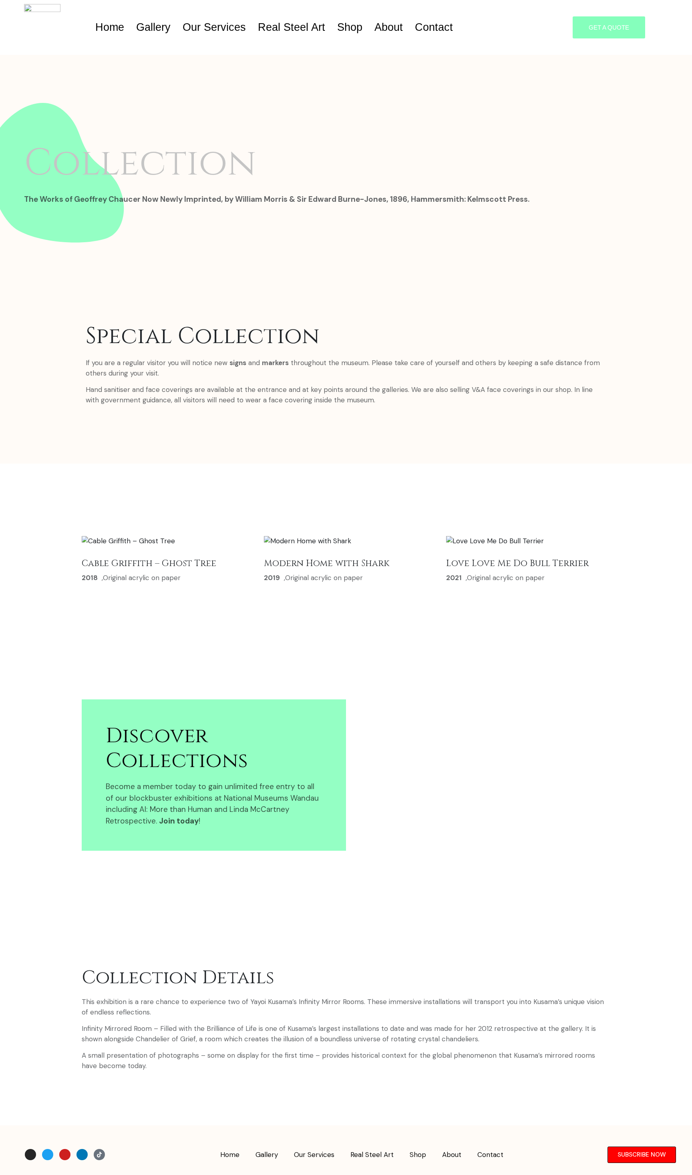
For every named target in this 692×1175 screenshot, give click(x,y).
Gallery (153, 27)
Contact (434, 27)
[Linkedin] (82, 1154)
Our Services (214, 27)
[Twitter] (47, 1154)
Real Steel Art (291, 27)
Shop (349, 27)
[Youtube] (64, 1154)
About (388, 27)
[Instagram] (30, 1154)
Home (109, 27)
